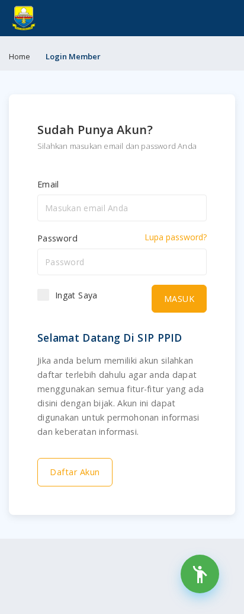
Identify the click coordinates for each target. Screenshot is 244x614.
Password (57, 238)
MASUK (179, 298)
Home (19, 56)
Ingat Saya (76, 295)
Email (48, 184)
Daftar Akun (75, 472)
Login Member (73, 56)
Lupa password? (176, 237)
